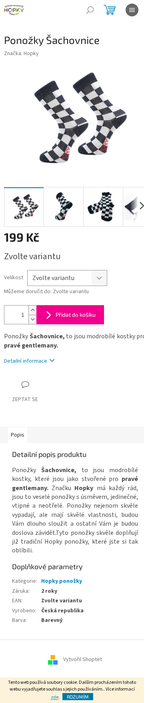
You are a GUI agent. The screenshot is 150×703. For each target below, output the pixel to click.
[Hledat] (90, 10)
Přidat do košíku (76, 314)
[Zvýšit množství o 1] (32, 310)
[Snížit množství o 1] (32, 319)
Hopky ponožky (61, 581)
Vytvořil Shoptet (82, 660)
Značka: (21, 54)
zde (54, 697)
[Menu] (132, 10)
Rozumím (78, 696)
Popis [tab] (17, 435)
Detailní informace (25, 361)
